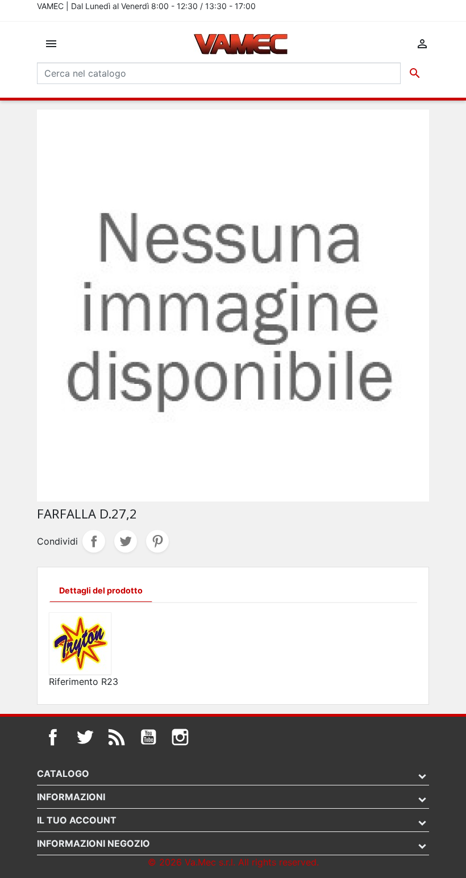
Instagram (180, 737)
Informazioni (71, 796)
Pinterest (157, 541)
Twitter (84, 737)
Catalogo (63, 773)
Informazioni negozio (93, 843)
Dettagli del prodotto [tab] (101, 590)
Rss (116, 737)
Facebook (52, 737)
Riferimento (73, 681)
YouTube (148, 737)
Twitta (125, 541)
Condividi (93, 541)
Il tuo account (76, 820)
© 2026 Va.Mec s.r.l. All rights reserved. (233, 862)
